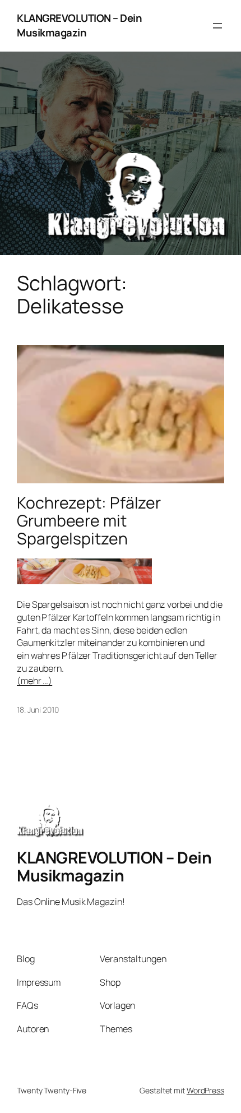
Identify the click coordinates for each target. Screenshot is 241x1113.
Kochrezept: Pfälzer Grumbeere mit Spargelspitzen (89, 521)
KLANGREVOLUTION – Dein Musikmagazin (79, 25)
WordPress (205, 1090)
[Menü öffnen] (217, 26)
